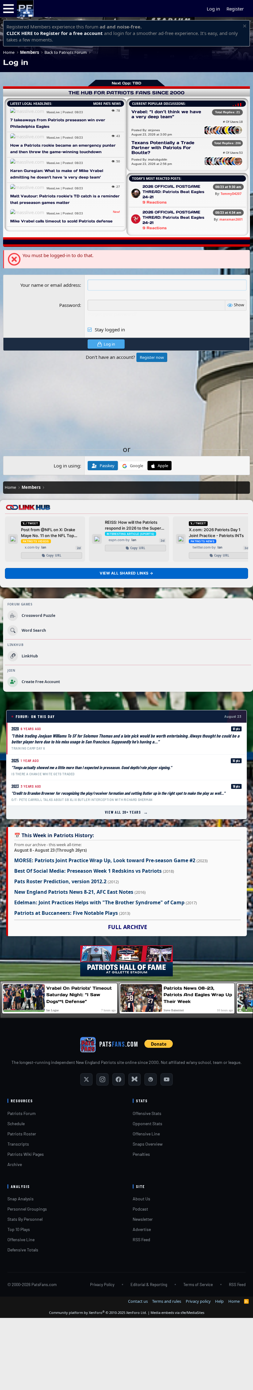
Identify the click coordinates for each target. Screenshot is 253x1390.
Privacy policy (198, 1301)
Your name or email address (50, 285)
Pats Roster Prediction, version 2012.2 (60, 881)
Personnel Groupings (27, 1208)
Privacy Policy (102, 1284)
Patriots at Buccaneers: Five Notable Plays (66, 913)
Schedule (16, 1123)
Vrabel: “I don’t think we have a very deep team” (166, 114)
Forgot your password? (112, 314)
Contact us (138, 1301)
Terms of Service (198, 1284)
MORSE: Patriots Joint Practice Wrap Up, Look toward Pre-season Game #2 (104, 860)
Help (219, 1301)
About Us (141, 1198)
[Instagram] (102, 1079)
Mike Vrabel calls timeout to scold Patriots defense (61, 221)
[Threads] (150, 1079)
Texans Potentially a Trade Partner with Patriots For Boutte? (162, 147)
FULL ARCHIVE (127, 927)
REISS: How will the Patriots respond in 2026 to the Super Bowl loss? (133, 525)
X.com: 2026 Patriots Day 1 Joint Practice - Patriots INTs (216, 532)
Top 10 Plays (18, 1229)
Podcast (140, 1208)
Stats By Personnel (25, 1219)
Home (234, 1301)
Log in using (67, 466)
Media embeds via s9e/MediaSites (177, 1312)
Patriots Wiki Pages (25, 1154)
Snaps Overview (148, 1144)
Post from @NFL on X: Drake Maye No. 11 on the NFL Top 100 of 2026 (48, 533)
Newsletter (143, 1219)
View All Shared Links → (126, 573)
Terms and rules (166, 1301)
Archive (14, 1164)
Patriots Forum (21, 1113)
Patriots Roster (21, 1133)
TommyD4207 (231, 194)
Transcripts (18, 1144)
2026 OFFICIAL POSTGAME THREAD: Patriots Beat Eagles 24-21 (173, 191)
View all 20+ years (126, 812)
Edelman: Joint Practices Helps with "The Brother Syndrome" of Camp (99, 902)
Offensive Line (146, 1133)
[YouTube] (166, 1079)
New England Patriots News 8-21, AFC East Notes (73, 892)
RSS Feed (141, 1239)
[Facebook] (118, 1079)
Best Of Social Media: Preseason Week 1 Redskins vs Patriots (88, 870)
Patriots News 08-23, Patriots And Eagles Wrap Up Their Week (198, 994)
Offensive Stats (147, 1113)
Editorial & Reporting (149, 1284)
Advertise (142, 1229)
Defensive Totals (22, 1249)
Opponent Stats (147, 1123)
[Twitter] (86, 1079)
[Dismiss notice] (244, 27)
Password (69, 305)
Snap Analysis (20, 1198)
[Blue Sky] (134, 1079)
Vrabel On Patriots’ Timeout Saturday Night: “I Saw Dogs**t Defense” (79, 994)
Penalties (141, 1154)
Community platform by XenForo (98, 1312)
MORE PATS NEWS (107, 103)
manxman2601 (231, 219)
